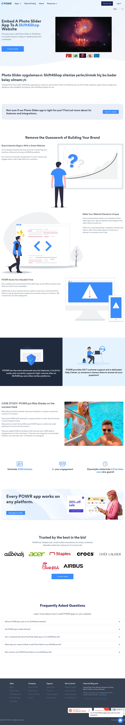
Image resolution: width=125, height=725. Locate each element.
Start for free (107, 3)
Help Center (71, 372)
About (41, 3)
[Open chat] (120, 720)
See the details (110, 112)
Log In (119, 3)
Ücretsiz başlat (12, 49)
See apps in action (16, 513)
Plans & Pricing (30, 3)
